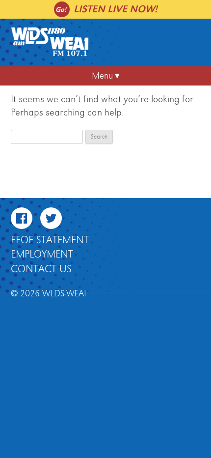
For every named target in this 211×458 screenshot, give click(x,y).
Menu (102, 76)
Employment (42, 254)
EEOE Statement (50, 240)
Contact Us (41, 269)
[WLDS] (50, 54)
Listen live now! (116, 9)
